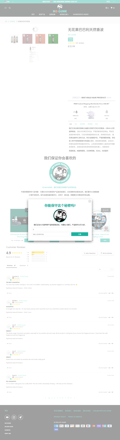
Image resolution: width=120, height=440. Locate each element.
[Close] (89, 201)
